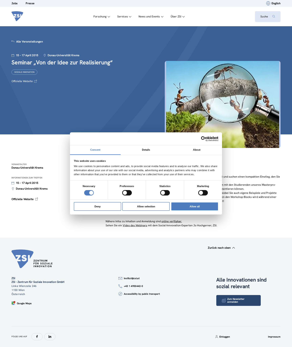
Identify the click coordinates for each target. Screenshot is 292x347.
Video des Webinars (135, 225)
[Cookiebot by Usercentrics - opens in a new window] (203, 138)
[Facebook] (37, 336)
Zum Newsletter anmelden (236, 300)
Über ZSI (176, 16)
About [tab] (196, 149)
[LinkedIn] (49, 336)
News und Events (149, 16)
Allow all (195, 206)
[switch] (127, 193)
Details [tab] (146, 149)
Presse (30, 3)
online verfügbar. (171, 221)
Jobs (14, 3)
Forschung (99, 16)
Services (122, 16)
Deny (97, 206)
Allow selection (146, 206)
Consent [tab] (95, 149)
